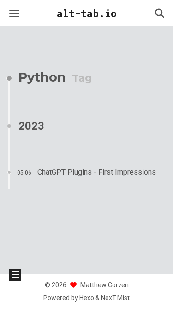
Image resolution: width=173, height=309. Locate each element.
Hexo (86, 298)
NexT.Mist (115, 298)
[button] (14, 13)
